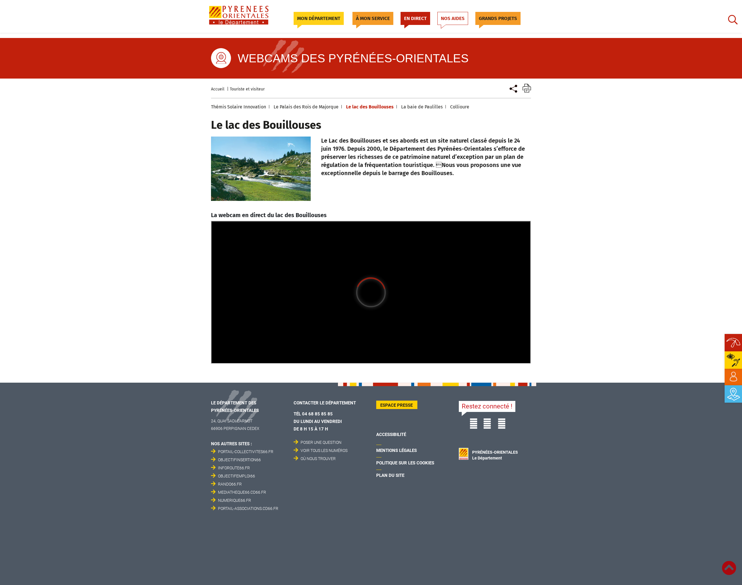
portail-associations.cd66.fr (248, 508)
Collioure (459, 107)
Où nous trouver (318, 458)
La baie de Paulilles (422, 107)
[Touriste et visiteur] (513, 88)
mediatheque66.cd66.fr (242, 492)
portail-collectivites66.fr (245, 451)
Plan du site (390, 475)
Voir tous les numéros (324, 450)
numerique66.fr (234, 500)
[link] (733, 377)
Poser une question (321, 442)
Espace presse (396, 405)
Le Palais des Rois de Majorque (306, 107)
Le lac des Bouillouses (370, 107)
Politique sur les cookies (405, 463)
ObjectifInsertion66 (239, 459)
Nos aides (453, 18)
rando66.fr (230, 484)
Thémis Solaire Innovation (238, 107)
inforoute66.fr (234, 468)
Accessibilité (391, 434)
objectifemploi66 (236, 476)
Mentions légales (396, 450)
